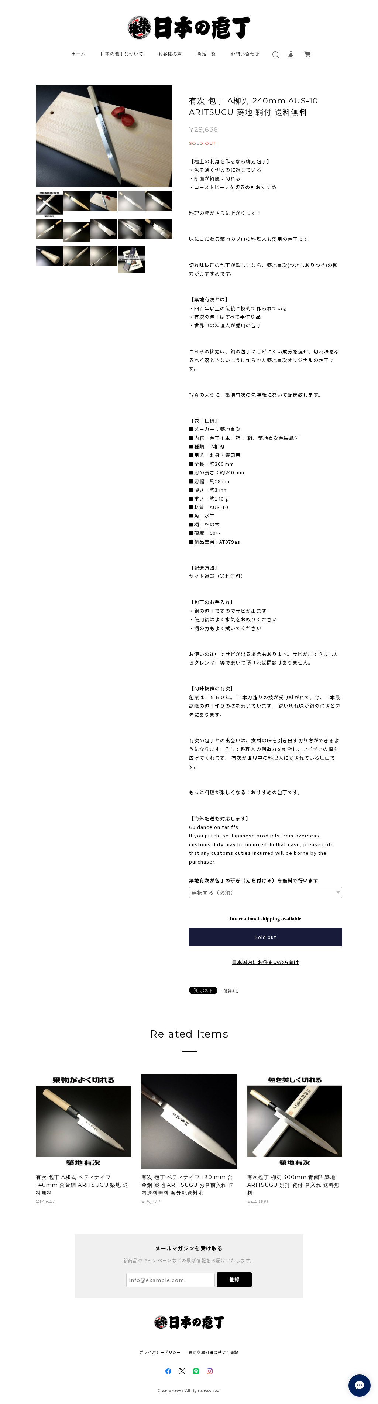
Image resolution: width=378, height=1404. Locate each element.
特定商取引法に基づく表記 (213, 1352)
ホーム (78, 54)
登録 (234, 1279)
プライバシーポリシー (160, 1352)
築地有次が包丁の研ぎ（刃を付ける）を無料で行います (254, 880)
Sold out (265, 936)
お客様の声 (170, 54)
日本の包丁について (122, 54)
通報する (231, 991)
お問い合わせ (245, 54)
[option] (104, 136)
